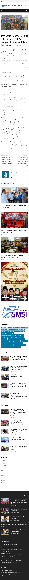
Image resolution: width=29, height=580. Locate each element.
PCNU (2, 343)
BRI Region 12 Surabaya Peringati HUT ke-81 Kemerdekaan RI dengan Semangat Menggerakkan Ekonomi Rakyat (18, 386)
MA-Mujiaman (21, 339)
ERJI (17, 331)
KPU (22, 337)
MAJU (19, 341)
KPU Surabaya (4, 339)
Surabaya (3, 480)
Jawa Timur (11, 33)
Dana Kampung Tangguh (12, 329)
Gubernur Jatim (4, 333)
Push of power (10, 345)
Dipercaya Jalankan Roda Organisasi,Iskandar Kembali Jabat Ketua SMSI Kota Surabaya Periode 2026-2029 (18, 396)
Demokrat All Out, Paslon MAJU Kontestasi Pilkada (17, 530)
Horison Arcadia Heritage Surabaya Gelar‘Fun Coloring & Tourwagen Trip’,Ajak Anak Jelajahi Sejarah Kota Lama (18, 359)
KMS (19, 337)
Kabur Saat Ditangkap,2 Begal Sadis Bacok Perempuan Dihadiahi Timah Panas (18, 431)
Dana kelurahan (21, 329)
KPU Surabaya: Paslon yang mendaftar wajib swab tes (14, 524)
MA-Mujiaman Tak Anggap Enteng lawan (8, 341)
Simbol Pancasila (22, 345)
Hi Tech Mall (11, 333)
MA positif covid (24, 341)
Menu (4, 10)
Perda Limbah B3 (16, 343)
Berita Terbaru (4, 33)
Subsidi (2, 346)
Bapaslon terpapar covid (22, 327)
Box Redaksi (4, 465)
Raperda (15, 345)
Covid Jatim (3, 329)
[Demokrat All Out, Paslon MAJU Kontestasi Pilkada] (5, 530)
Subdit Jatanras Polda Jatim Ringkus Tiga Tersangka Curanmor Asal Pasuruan (19, 448)
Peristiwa (3, 478)
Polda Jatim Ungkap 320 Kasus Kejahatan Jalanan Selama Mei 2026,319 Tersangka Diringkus (17, 422)
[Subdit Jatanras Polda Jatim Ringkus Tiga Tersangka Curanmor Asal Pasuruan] (5, 446)
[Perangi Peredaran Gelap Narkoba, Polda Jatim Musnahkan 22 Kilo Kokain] (5, 438)
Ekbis (14, 331)
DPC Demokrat (9, 331)
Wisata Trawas (8, 346)
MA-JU (16, 339)
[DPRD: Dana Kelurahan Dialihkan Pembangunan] (5, 517)
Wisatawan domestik (16, 346)
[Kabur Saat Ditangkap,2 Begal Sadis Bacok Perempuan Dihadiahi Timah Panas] (5, 429)
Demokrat (3, 331)
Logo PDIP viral (11, 339)
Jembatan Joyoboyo (5, 337)
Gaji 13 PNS (22, 331)
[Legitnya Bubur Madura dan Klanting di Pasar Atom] (5, 509)
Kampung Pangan (14, 337)
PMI (21, 343)
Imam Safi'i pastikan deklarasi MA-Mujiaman (9, 335)
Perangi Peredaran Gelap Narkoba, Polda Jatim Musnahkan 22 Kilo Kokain (18, 439)
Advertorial (3, 460)
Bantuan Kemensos (12, 327)
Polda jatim (3, 345)
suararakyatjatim (8, 45)
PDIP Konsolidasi (8, 343)
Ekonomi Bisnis (5, 468)
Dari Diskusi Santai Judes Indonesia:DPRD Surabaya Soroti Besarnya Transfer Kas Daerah (17, 376)
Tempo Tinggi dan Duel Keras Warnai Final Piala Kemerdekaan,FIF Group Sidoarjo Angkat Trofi (18, 368)
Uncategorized (4, 483)
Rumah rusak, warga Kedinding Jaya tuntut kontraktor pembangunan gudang (12, 256)
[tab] (4, 495)
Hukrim (3, 470)
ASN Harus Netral (4, 327)
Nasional (3, 475)
